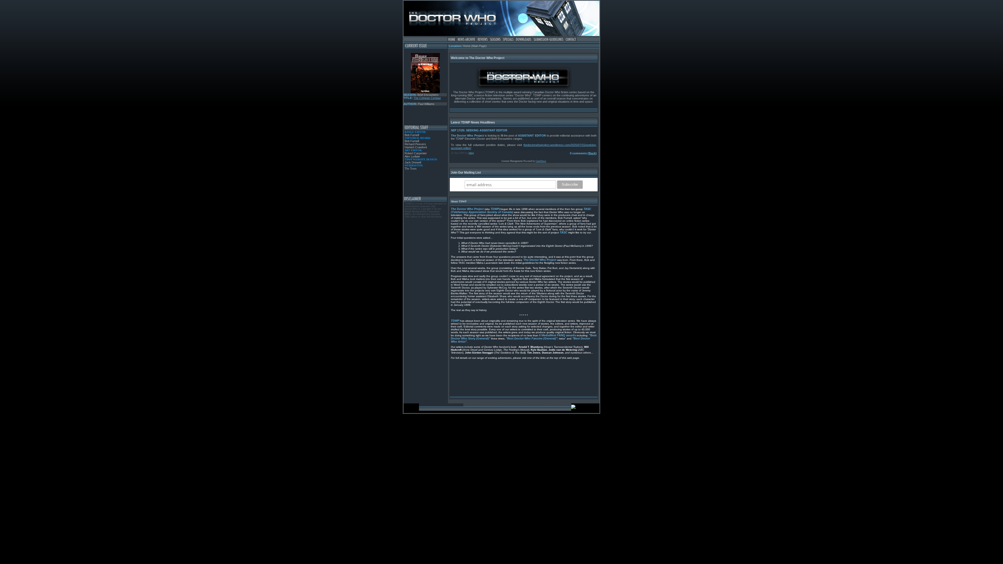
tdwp (471, 153)
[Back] (592, 153)
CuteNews (541, 161)
